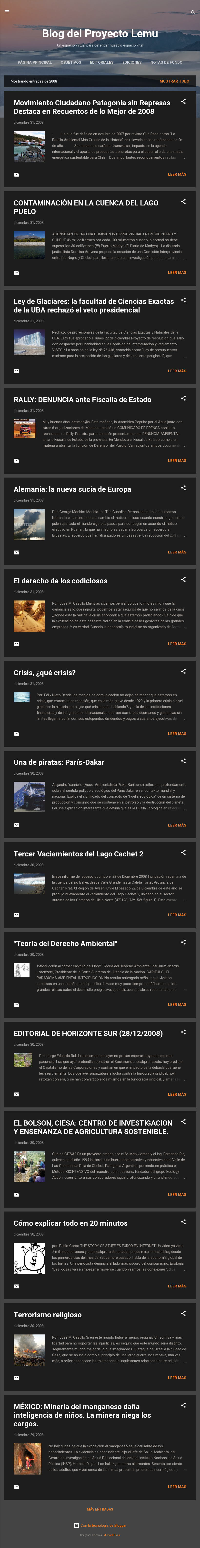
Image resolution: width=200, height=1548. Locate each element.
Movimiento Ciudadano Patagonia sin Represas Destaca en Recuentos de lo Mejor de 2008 (92, 107)
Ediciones (132, 62)
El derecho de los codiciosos (60, 580)
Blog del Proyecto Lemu (100, 33)
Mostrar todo (174, 81)
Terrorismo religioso (48, 1314)
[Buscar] (193, 13)
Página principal (35, 62)
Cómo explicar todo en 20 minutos (71, 1223)
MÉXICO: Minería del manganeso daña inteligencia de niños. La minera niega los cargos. (82, 1415)
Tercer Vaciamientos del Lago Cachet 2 (78, 854)
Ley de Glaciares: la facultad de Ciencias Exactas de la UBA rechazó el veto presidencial (94, 305)
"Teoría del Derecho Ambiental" (65, 943)
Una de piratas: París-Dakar (59, 762)
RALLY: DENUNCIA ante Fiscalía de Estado (82, 399)
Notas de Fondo (166, 62)
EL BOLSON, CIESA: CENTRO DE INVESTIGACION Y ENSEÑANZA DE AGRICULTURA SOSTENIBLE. (93, 1127)
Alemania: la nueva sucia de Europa (72, 489)
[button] (183, 102)
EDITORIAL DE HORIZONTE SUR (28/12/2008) (88, 1033)
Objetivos (71, 62)
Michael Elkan (111, 1535)
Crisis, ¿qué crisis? (45, 672)
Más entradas (100, 1509)
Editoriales (102, 62)
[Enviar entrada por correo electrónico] (17, 176)
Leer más (177, 174)
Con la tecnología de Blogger (103, 1525)
